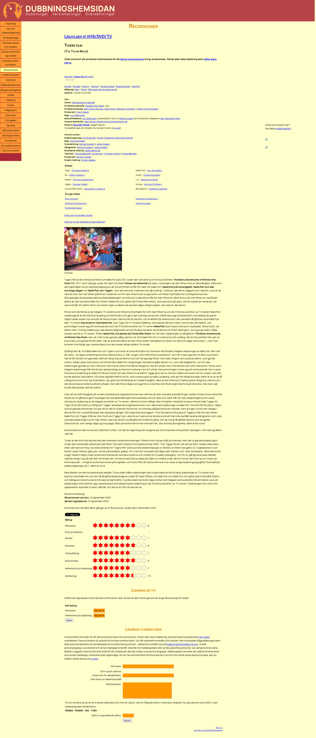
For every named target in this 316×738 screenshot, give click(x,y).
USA (95, 105)
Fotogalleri (11, 120)
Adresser (11, 79)
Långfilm (136, 86)
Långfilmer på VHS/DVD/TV (88, 36)
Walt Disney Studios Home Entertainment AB (106, 121)
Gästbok (10, 100)
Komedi (67, 86)
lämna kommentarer (132, 59)
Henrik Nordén (143, 203)
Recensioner (11, 69)
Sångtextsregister (11, 90)
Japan (101, 105)
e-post (117, 128)
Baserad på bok (123, 86)
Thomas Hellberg (80, 170)
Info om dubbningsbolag (11, 30)
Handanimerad (107, 86)
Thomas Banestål (83, 153)
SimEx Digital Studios (148, 109)
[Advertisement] (290, 70)
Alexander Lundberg (94, 188)
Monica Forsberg (77, 141)
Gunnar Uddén (80, 184)
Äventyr (85, 86)
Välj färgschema (10, 135)
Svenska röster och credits (10, 44)
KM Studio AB (88, 137)
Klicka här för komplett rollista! (78, 215)
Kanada (88, 105)
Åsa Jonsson (71, 198)
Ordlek (10, 95)
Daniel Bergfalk (130, 153)
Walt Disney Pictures (93, 109)
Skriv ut (219, 727)
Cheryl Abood (82, 112)
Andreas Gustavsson (76, 203)
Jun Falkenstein (77, 115)
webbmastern (283, 128)
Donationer (11, 140)
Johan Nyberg (103, 144)
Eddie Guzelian (126, 118)
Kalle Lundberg (77, 174)
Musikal (76, 86)
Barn (77, 89)
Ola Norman (97, 153)
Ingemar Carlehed (158, 188)
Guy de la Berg (154, 170)
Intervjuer (10, 115)
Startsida (11, 23)
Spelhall (11, 125)
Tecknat (95, 86)
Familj (84, 89)
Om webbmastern (11, 145)
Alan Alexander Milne (170, 118)
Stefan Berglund (92, 150)
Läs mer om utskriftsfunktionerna (208, 730)
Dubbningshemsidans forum (182, 644)
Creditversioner (10, 74)
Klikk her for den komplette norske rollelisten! (84, 222)
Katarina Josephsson (147, 198)
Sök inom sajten (10, 150)
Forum (10, 105)
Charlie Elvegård (151, 174)
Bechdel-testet (81, 124)
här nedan (204, 637)
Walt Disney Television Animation (119, 109)
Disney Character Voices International (115, 137)
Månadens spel (10, 130)
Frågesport (11, 110)
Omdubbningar (11, 37)
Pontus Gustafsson (83, 179)
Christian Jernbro (112, 153)
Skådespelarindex (11, 84)
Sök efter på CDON (78, 76)
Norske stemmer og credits (10, 53)
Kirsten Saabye (88, 160)
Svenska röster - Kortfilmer (11, 62)
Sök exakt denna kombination (102, 89)
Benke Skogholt (149, 179)
